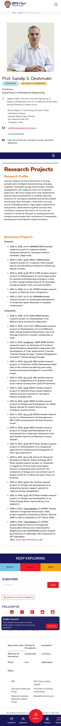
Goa (27, 662)
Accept (52, 626)
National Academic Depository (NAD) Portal (19, 699)
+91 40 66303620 (16, 134)
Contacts (46, 653)
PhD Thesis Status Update (42, 683)
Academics (47, 645)
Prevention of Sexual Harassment (43, 690)
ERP (13, 681)
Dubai (10, 670)
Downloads (30, 653)
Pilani (10, 662)
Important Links (16, 645)
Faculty (20, 13)
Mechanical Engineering (34, 83)
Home (14, 13)
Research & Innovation (13, 655)
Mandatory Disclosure (43, 696)
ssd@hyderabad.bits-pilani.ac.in (22, 128)
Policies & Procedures (30, 646)
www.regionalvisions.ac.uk (28, 539)
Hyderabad (10, 83)
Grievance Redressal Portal (20, 690)
